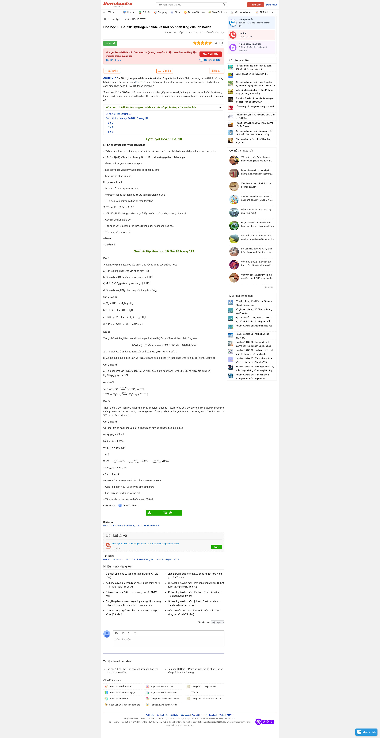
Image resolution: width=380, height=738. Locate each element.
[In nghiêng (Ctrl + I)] (128, 633)
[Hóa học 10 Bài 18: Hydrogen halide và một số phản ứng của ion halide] (230, 351)
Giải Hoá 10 (117, 559)
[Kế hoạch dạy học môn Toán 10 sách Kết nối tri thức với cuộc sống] (230, 67)
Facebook (213, 715)
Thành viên (255, 4)
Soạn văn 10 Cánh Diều (161, 686)
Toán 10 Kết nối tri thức (120, 686)
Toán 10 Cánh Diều (118, 698)
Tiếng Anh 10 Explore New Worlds (204, 689)
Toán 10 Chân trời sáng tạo (122, 692)
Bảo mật (195, 715)
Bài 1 (110, 123)
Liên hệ (204, 715)
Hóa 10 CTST (138, 19)
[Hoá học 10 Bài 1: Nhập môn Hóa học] (230, 327)
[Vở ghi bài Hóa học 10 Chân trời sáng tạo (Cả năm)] (230, 310)
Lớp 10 (125, 19)
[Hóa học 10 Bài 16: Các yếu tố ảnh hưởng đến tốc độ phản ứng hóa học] (230, 343)
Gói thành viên (162, 715)
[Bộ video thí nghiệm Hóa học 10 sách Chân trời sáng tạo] (230, 302)
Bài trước (113, 71)
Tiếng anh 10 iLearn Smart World (207, 698)
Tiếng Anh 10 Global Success (164, 698)
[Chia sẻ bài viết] (221, 43)
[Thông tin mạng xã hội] (265, 726)
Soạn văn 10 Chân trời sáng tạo (124, 704)
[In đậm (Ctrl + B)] (123, 633)
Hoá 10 (106, 559)
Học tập (114, 19)
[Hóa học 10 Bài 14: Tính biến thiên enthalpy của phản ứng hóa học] (230, 376)
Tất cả (111, 12)
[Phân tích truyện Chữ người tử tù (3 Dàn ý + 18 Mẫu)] (230, 116)
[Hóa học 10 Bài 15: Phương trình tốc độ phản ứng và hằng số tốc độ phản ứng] (230, 367)
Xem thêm (269, 287)
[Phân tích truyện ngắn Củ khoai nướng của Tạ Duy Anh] (230, 124)
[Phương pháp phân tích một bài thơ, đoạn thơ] (230, 140)
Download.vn (105, 19)
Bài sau (216, 71)
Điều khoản (185, 715)
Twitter (222, 715)
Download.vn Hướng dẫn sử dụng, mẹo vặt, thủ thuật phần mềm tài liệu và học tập (117, 4)
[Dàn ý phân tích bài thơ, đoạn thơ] (230, 75)
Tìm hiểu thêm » (113, 60)
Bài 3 (110, 131)
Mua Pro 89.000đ (210, 54)
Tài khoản (150, 715)
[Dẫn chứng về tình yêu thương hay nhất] (230, 108)
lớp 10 (138, 82)
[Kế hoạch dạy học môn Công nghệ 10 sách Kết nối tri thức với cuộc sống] (230, 132)
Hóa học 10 (130, 559)
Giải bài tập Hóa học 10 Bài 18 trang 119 (127, 118)
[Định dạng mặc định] (135, 633)
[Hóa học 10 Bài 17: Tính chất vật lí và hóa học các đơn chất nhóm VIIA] (230, 359)
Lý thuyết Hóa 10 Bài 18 (118, 114)
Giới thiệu (174, 715)
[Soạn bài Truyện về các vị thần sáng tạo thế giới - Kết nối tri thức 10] (230, 99)
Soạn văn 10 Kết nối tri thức (163, 692)
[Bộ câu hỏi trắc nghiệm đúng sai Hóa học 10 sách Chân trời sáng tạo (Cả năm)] (230, 318)
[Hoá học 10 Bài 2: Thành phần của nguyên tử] (230, 335)
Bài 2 (110, 127)
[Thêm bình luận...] (168, 641)
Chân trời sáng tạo (145, 559)
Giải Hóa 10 (109, 78)
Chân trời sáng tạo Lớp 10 (167, 559)
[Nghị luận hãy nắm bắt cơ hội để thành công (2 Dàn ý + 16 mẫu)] (230, 91)
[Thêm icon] (116, 633)
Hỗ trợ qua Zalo (212, 60)
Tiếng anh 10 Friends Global (163, 704)
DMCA (229, 715)
